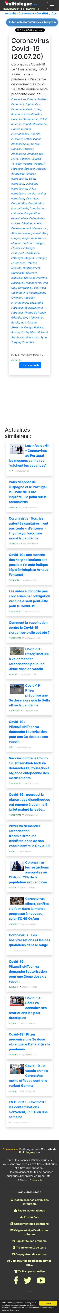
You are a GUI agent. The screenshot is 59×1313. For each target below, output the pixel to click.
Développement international (29, 228)
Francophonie (32, 282)
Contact (29, 1291)
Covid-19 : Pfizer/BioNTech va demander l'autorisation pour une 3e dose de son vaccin (28, 732)
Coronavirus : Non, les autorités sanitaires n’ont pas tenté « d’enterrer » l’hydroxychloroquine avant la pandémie (28, 528)
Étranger (29, 168)
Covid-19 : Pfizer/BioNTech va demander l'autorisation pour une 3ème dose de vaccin (29, 659)
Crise (14, 119)
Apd (44, 233)
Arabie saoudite (21, 337)
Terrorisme (24, 287)
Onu (13, 287)
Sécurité (16, 268)
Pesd (43, 287)
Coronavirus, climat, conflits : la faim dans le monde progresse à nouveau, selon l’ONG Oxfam (29, 909)
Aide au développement (26, 233)
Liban (35, 337)
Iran (23, 99)
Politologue (26, 1152)
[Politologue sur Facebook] (16, 1282)
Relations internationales (26, 114)
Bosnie (15, 332)
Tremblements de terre (30, 1247)
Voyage (36, 158)
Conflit (15, 129)
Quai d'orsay (34, 109)
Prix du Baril (31, 1217)
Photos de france (35, 312)
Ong (45, 282)
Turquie (15, 342)
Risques (27, 163)
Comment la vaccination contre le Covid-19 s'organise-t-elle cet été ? (29, 628)
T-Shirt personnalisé (31, 1271)
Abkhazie (17, 327)
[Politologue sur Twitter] (27, 1282)
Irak (25, 317)
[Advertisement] (29, 401)
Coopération (19, 203)
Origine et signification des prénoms (31, 1232)
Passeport (17, 253)
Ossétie (32, 322)
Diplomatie (18, 109)
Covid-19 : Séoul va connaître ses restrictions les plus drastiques (28, 1008)
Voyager (16, 163)
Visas (35, 198)
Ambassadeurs (20, 144)
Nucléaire (17, 282)
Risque (38, 163)
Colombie (28, 342)
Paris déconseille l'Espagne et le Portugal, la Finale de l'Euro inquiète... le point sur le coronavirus (28, 492)
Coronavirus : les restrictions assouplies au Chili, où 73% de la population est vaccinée (29, 872)
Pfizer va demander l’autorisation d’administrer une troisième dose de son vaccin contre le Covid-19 (29, 836)
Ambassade (18, 153)
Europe (31, 99)
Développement (31, 223)
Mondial (16, 243)
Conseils (25, 158)
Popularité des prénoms (31, 1241)
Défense (32, 263)
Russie (15, 322)
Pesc (35, 287)
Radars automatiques (31, 1210)
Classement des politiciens (31, 1223)
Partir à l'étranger (33, 243)
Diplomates (33, 104)
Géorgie (16, 317)
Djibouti (35, 332)
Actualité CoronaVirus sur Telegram (33, 22)
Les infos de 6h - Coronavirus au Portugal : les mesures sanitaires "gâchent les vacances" (29, 455)
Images (15, 238)
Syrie (43, 337)
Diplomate (17, 104)
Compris (48, 1303)
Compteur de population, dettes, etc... (31, 1262)
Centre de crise (28, 119)
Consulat (28, 148)
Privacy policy (36, 1180)
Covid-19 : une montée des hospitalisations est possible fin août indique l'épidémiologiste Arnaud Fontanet (29, 565)
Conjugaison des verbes (31, 1254)
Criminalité (18, 273)
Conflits (35, 134)
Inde (23, 322)
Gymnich (16, 297)
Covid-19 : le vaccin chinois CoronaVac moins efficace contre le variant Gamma (28, 1076)
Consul (35, 144)
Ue (29, 193)
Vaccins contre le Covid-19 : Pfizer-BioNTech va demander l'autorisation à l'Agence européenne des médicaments (29, 768)
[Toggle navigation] (51, 5)
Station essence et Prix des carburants (31, 1202)
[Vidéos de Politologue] (41, 1282)
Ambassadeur (32, 139)
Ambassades (35, 153)
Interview (16, 139)
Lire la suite (29, 365)
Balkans (39, 327)
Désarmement (31, 268)
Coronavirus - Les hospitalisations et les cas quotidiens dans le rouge (29, 940)
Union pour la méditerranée (28, 292)
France (15, 99)
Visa (28, 198)
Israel (44, 332)
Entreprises (18, 263)
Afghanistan (36, 317)
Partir (14, 158)
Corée (25, 332)
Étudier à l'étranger (23, 248)
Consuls (16, 148)
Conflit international (35, 124)
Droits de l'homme (35, 277)
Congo (28, 327)
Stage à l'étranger (35, 258)
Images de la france (34, 238)
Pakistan (43, 99)
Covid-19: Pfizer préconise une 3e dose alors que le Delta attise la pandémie (29, 695)
